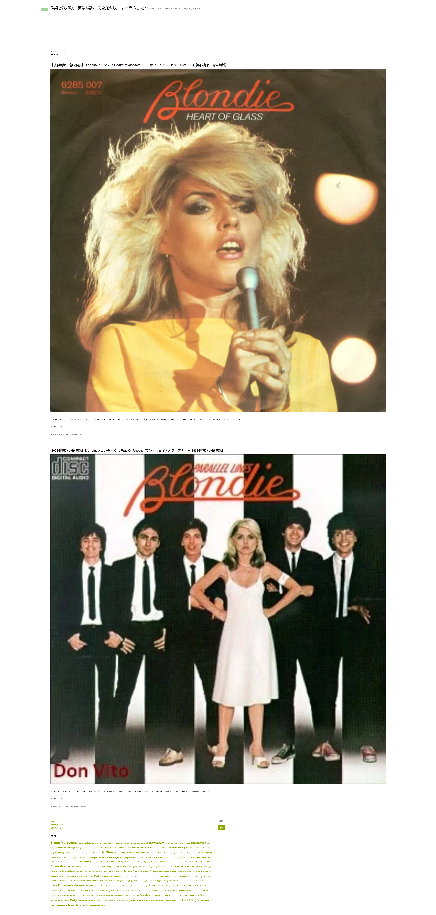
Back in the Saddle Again (134, 877)
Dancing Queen (145, 881)
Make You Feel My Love (203, 886)
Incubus (86, 906)
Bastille (74, 876)
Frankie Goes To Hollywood (175, 843)
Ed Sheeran (110, 852)
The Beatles (198, 843)
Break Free (135, 895)
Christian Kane (70, 885)
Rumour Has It (99, 871)
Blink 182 (81, 881)
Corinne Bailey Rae (197, 862)
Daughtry (67, 877)
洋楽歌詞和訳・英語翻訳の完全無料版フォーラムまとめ (99, 7)
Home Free (205, 900)
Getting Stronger (175, 853)
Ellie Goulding (177, 847)
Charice (142, 843)
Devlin (107, 848)
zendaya (63, 906)
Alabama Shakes (56, 891)
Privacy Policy (56, 824)
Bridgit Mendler (170, 871)
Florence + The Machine (178, 890)
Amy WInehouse (151, 900)
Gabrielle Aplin (56, 877)
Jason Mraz (75, 905)
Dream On (125, 891)
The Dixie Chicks (132, 843)
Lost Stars (120, 895)
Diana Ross (155, 862)
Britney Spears (155, 842)
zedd (204, 858)
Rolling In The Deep (158, 867)
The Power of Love (192, 848)
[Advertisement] (218, 33)
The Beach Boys (79, 858)
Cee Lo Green (196, 867)
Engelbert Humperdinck (60, 853)
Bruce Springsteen (108, 886)
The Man (91, 891)
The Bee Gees (150, 891)
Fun (193, 871)
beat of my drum (91, 848)
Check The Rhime (141, 858)
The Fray (75, 866)
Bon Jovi (73, 895)
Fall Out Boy (68, 891)
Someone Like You (195, 891)
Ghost (183, 853)
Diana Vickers (175, 881)
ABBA (104, 867)
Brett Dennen (182, 866)
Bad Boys (84, 843)
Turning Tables (114, 848)
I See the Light (144, 886)
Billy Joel (108, 858)
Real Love (74, 881)
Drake (153, 871)
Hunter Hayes (118, 881)
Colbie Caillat (116, 891)
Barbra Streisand (203, 871)
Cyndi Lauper (113, 877)
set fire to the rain (175, 877)
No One (94, 867)
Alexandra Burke (64, 895)
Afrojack (201, 877)
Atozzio (63, 862)
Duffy (109, 867)
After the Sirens (96, 862)
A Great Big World (76, 853)
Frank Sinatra (85, 900)
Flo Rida (61, 900)
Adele (73, 843)
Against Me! (89, 858)
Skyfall (154, 853)
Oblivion (122, 848)
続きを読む (54, 426)
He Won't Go (122, 877)
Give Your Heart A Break (186, 886)
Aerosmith (89, 871)
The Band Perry (164, 886)
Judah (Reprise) (139, 891)
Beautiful (207, 877)
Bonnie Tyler (176, 900)
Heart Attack (153, 886)
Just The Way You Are (113, 871)
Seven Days (130, 867)
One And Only (197, 881)
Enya (79, 843)
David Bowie (55, 881)
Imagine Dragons (109, 895)
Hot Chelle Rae (119, 861)
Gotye (74, 900)
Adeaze (84, 848)
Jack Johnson (96, 853)
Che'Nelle (54, 886)
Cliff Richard (182, 858)
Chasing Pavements (72, 862)
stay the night (86, 853)
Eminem (87, 885)
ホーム (53, 821)
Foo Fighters (160, 891)
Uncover (156, 848)
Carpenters (129, 857)
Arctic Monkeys (92, 881)
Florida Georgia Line (158, 895)
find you (157, 877)
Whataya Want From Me (66, 858)
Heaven (153, 881)
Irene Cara (100, 848)
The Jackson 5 (205, 848)
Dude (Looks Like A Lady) (99, 900)
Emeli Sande (146, 853)
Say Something (78, 891)
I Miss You (194, 877)
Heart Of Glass (78, 434)
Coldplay (100, 876)
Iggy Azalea (98, 857)
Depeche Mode (166, 862)
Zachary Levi (205, 881)
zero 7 (197, 853)
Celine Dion (194, 857)
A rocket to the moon (187, 881)
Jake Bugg (185, 862)
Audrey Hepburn (129, 881)
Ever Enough (107, 891)
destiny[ (175, 858)
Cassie (187, 877)
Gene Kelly (80, 871)
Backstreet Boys (154, 857)
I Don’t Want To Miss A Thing (143, 867)
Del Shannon (144, 871)
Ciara (182, 877)
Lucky (188, 843)
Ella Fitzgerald (165, 900)
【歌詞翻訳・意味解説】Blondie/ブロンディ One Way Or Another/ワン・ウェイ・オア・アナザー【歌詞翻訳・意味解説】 (137, 450)
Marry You (177, 862)
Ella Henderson (163, 853)
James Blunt (131, 871)
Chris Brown (132, 847)
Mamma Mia (89, 877)
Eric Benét (99, 891)
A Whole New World (183, 871)
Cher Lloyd (207, 867)
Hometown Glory (169, 867)
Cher (86, 891)
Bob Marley (121, 867)
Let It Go (207, 862)
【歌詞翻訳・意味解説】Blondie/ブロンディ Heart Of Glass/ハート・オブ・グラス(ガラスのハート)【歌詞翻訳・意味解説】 (139, 65)
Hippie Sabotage (163, 881)
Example (72, 848)
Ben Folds (164, 876)
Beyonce (118, 857)
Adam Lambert (168, 858)
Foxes (67, 900)
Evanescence (65, 881)
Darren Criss (106, 862)
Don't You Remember (148, 877)
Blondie (70, 434)
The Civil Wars (106, 881)
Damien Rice (133, 862)
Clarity (114, 867)
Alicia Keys (69, 871)
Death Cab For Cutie (129, 852)
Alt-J (78, 895)
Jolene (98, 867)
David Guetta (62, 847)
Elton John (190, 853)
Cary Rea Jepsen (134, 900)
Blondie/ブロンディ (58, 434)
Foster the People (174, 895)
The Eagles (120, 900)
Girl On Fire (131, 891)
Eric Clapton (93, 843)
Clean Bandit (55, 871)
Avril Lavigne (191, 900)
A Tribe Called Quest (85, 867)
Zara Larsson (111, 900)
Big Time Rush (164, 848)
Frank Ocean (189, 895)
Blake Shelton (95, 906)
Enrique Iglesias (144, 862)
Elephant (160, 871)
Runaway (127, 895)
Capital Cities (121, 843)
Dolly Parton (96, 895)
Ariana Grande (60, 866)
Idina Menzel (134, 886)
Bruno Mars (59, 843)
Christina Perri (145, 847)
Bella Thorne (55, 906)
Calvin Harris (85, 862)
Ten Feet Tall (119, 886)
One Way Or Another (80, 806)
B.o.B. (103, 906)
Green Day (145, 895)
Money (138, 881)
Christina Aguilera (107, 843)
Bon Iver (126, 886)
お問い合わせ (55, 828)
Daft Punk (82, 877)
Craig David (86, 895)
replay (78, 848)
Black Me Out (97, 886)
